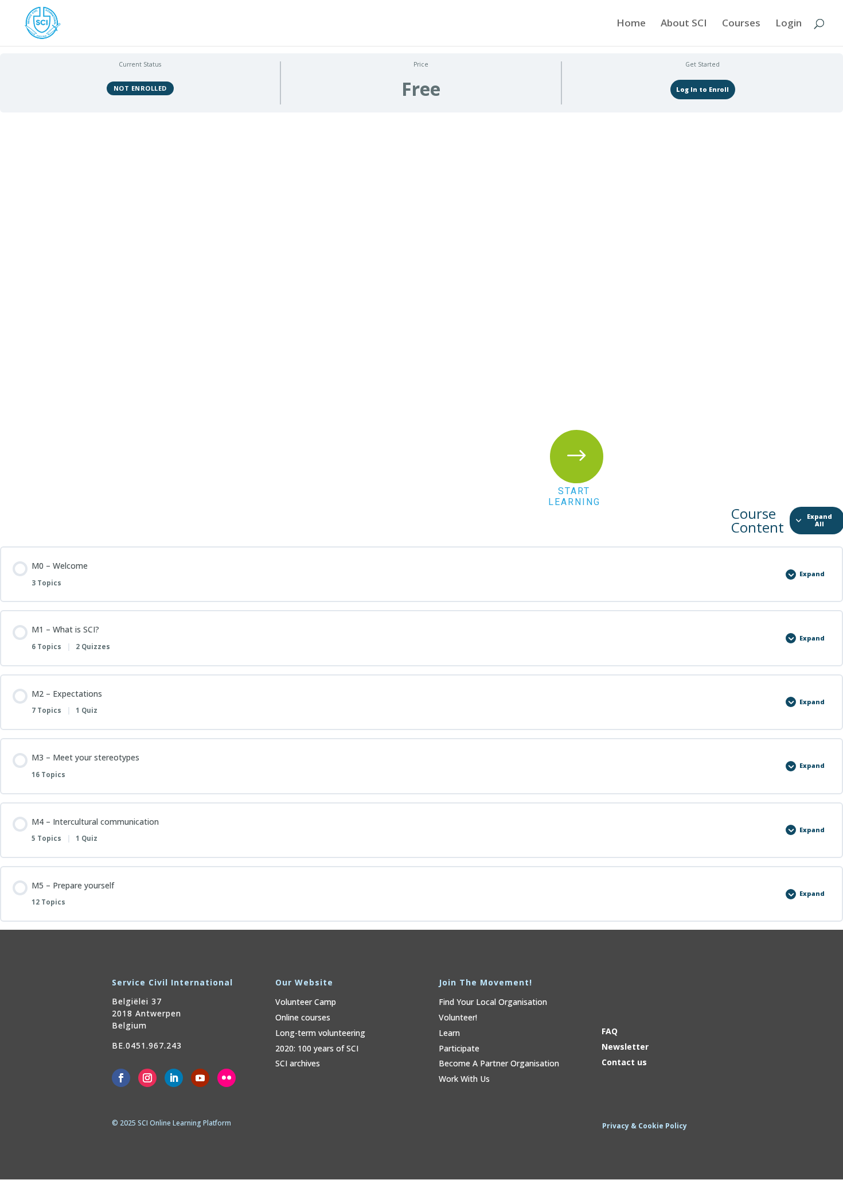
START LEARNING (574, 496)
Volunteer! (458, 1017)
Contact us (624, 1062)
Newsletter (625, 1046)
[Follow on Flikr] (226, 1078)
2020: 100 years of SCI (316, 1048)
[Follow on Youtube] (200, 1078)
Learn (449, 1032)
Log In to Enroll (702, 90)
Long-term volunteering (320, 1032)
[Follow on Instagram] (147, 1078)
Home (631, 24)
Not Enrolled (140, 88)
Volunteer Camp (305, 1001)
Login (788, 24)
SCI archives (297, 1063)
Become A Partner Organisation (499, 1063)
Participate (459, 1048)
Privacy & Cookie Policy (644, 1126)
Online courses (302, 1017)
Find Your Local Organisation (493, 1001)
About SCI (684, 24)
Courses (741, 24)
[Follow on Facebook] (121, 1078)
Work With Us (464, 1078)
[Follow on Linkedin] (174, 1078)
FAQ (610, 1031)
